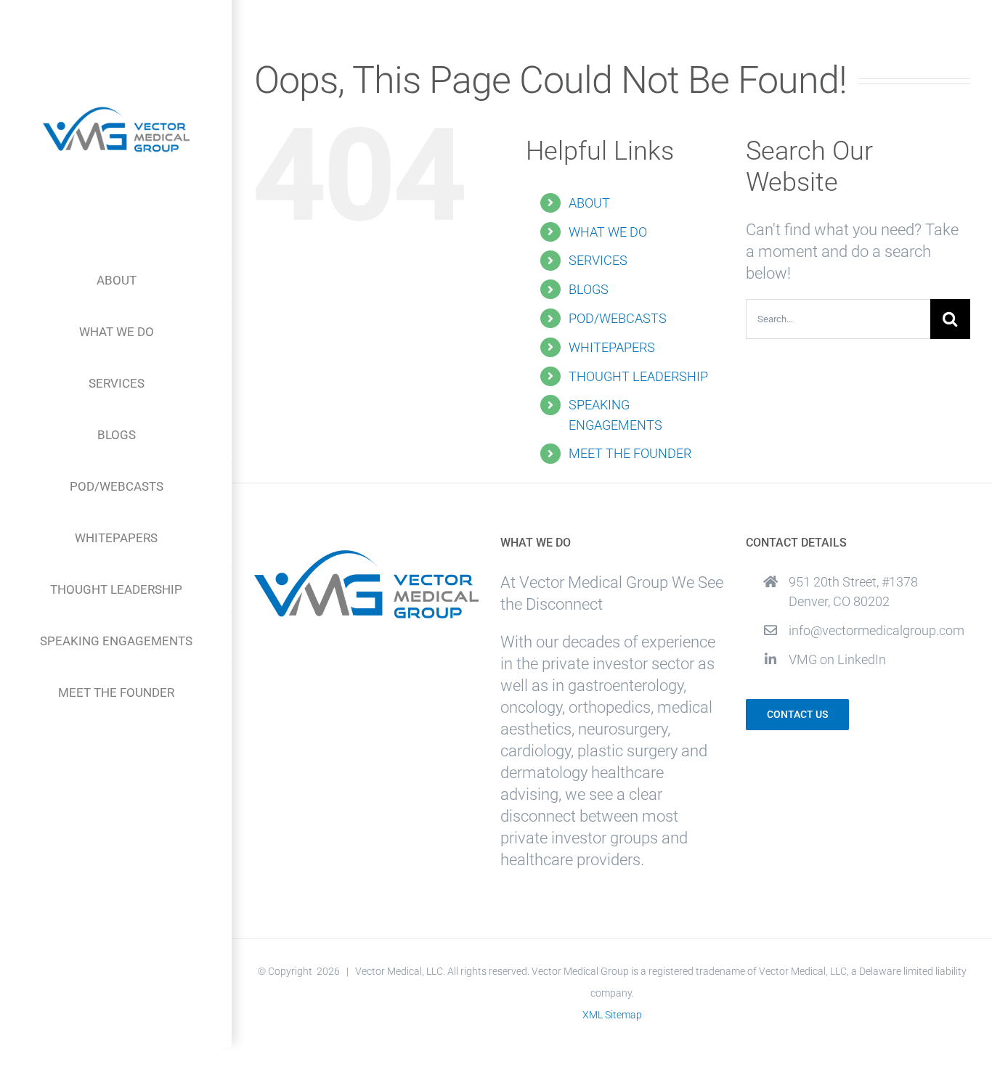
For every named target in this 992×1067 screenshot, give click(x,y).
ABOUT (589, 202)
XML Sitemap (612, 1015)
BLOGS (589, 289)
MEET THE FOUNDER (630, 453)
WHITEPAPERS (612, 347)
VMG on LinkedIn (837, 659)
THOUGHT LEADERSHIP (638, 376)
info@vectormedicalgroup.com (876, 630)
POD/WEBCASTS (618, 318)
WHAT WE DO (608, 232)
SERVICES (598, 260)
